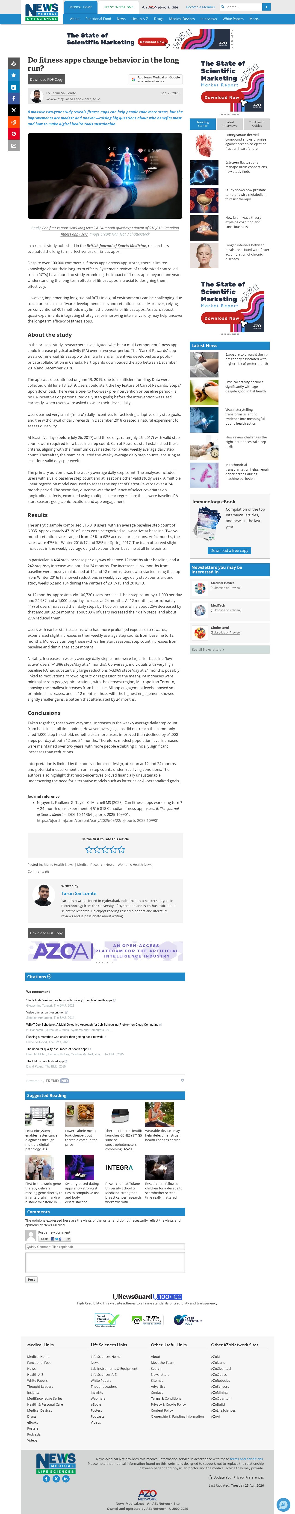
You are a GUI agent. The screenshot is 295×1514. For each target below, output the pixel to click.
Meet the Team (162, 1362)
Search (156, 1368)
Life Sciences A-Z (104, 1374)
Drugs (31, 1416)
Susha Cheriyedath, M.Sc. (82, 99)
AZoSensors (220, 1386)
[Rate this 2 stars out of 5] (97, 849)
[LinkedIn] (14, 87)
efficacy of (61, 321)
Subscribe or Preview (226, 588)
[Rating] (14, 75)
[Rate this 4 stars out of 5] (113, 849)
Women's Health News (135, 864)
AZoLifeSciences (223, 1410)
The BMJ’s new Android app (45, 1061)
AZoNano (218, 1362)
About (155, 1356)
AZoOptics (219, 1374)
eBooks (32, 1422)
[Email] (14, 145)
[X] (14, 110)
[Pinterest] (14, 134)
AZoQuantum (221, 1398)
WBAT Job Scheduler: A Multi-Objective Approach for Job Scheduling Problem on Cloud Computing (92, 1024)
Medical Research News (95, 864)
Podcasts (34, 1434)
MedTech (218, 605)
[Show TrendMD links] (182, 1080)
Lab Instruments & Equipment (114, 1368)
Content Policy (162, 1410)
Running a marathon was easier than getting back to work (64, 1037)
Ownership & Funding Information (177, 1416)
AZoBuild (218, 1404)
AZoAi (215, 1416)
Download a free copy (229, 550)
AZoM (215, 1356)
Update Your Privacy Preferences (238, 1477)
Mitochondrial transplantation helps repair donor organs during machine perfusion (247, 472)
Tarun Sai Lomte (78, 893)
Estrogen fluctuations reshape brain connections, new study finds (246, 167)
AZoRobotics (220, 1380)
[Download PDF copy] (14, 63)
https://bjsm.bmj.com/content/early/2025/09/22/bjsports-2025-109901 (98, 820)
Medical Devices (39, 1410)
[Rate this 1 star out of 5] (89, 849)
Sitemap (157, 1380)
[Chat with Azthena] (283, 1505)
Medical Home (81, 7)
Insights (33, 1392)
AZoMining (219, 1392)
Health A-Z (35, 1374)
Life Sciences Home (118, 7)
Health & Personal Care (45, 1404)
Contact (157, 1392)
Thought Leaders (40, 1386)
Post (31, 1279)
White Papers (37, 1380)
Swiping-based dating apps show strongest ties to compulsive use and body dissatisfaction (82, 1192)
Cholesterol (220, 627)
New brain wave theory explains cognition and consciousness (243, 222)
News (31, 1368)
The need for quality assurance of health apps (56, 1049)
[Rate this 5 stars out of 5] (121, 849)
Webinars (98, 1398)
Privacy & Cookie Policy (168, 1404)
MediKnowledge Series (44, 1398)
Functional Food (39, 1362)
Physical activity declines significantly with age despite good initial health (245, 386)
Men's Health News (59, 864)
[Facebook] (14, 98)
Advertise (158, 1386)
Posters (32, 1428)
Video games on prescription (45, 1012)
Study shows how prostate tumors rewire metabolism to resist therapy (245, 194)
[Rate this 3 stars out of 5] (105, 849)
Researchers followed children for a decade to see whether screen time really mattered (163, 1190)
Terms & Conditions (166, 1398)
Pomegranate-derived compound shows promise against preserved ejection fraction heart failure (245, 141)
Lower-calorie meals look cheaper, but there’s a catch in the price (81, 1137)
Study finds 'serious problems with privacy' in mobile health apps (69, 1000)
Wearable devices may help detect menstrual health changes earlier (162, 1135)
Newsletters (160, 1374)
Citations (37, 976)
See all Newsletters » (208, 649)
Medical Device (222, 583)
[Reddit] (14, 122)
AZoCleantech (221, 1368)
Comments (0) (38, 871)
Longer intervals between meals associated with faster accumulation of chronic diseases (247, 252)
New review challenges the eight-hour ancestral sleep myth (246, 442)
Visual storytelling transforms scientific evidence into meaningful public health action (245, 416)
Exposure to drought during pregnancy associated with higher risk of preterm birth (246, 359)
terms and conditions (246, 1459)
